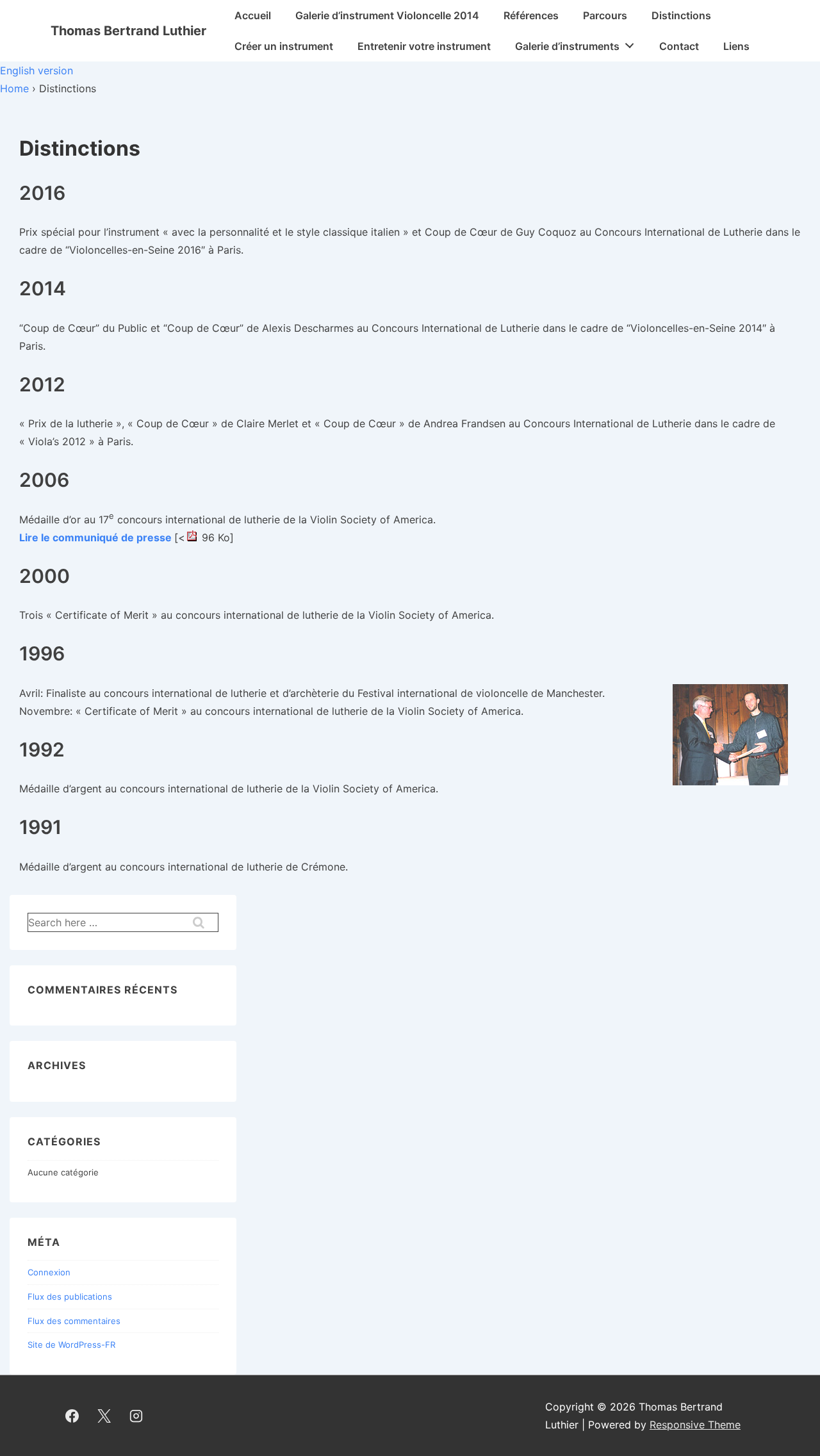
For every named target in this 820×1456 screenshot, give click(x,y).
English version (36, 70)
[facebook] (72, 1415)
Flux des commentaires (74, 1321)
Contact (679, 46)
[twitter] (104, 1415)
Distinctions (681, 15)
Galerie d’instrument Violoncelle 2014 (387, 15)
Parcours (605, 15)
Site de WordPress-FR (71, 1344)
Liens (736, 46)
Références (531, 15)
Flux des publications (70, 1296)
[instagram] (136, 1415)
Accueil (252, 15)
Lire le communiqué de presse (95, 537)
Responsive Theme (695, 1424)
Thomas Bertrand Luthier (128, 30)
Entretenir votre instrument (424, 46)
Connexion (49, 1272)
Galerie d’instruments (567, 46)
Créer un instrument (283, 46)
